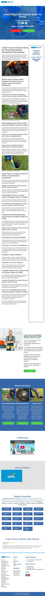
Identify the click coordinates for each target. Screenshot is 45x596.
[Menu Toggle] (22, 5)
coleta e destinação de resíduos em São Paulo (26, 501)
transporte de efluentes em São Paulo (25, 500)
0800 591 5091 (36, 60)
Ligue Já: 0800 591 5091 (22, 26)
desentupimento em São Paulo (21, 498)
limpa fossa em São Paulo (35, 498)
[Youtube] (29, 575)
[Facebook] (26, 575)
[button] (1, 545)
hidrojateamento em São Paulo (8, 500)
